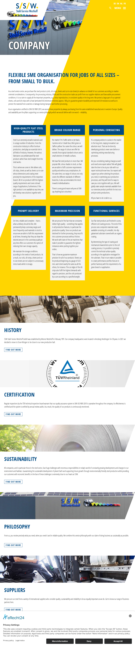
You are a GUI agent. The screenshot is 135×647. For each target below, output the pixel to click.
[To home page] (25, 10)
